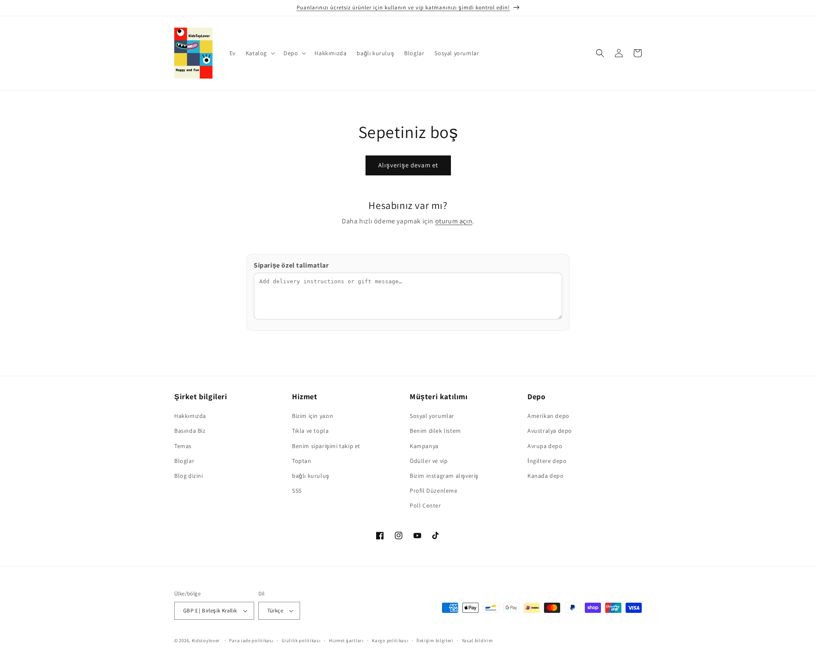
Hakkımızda (190, 416)
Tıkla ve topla (310, 430)
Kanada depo (545, 475)
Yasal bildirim (477, 640)
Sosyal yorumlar (432, 416)
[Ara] (600, 53)
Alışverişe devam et (408, 165)
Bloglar (184, 461)
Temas (183, 446)
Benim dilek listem (435, 430)
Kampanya (424, 446)
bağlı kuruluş (310, 475)
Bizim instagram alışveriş (444, 475)
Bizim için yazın (313, 416)
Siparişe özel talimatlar (291, 265)
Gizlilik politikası (301, 640)
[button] (259, 53)
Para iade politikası (251, 640)
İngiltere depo (547, 461)
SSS (297, 490)
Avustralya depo (549, 430)
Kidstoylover (206, 640)
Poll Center (425, 505)
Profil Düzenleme (434, 490)
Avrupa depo (545, 446)
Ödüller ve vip (429, 461)
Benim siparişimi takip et (326, 446)
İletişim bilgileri (434, 640)
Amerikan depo (548, 416)
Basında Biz (190, 430)
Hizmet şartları (346, 640)
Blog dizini (188, 475)
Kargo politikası (390, 640)
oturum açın (454, 221)
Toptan (302, 461)
